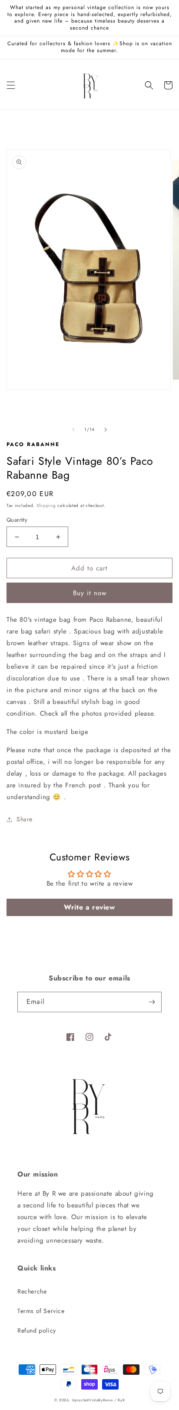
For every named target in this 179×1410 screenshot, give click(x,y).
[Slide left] (73, 429)
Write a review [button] (89, 907)
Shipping (46, 505)
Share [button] (25, 819)
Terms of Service (41, 1311)
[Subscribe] (151, 1002)
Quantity (17, 520)
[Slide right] (105, 429)
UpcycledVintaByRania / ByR (98, 1400)
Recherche (31, 1291)
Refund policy (36, 1330)
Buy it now (89, 593)
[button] (10, 85)
